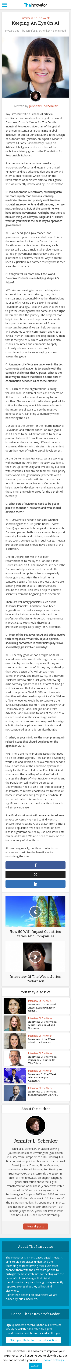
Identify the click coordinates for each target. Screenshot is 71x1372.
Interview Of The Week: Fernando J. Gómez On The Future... (42, 1060)
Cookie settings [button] (54, 1360)
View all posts (35, 1226)
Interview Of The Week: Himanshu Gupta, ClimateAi (42, 1077)
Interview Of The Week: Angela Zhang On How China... (42, 1007)
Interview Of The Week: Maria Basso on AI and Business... (42, 1025)
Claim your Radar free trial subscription (33, 1340)
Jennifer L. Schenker (38, 30)
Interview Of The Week (36, 18)
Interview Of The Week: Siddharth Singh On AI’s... (43, 1093)
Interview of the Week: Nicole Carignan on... (42, 1041)
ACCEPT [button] (35, 1365)
